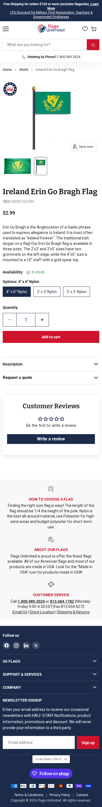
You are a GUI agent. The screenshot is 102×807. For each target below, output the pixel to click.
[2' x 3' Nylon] (48, 298)
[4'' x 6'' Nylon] (18, 298)
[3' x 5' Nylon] (78, 298)
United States (48, 759)
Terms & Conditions (29, 795)
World (23, 70)
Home (7, 70)
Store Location (42, 612)
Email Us (20, 612)
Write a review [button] (51, 438)
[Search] (93, 44)
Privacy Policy (60, 795)
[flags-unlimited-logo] (51, 29)
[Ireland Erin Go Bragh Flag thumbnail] (17, 166)
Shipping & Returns (73, 612)
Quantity (10, 307)
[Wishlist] (85, 29)
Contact (82, 795)
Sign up (88, 743)
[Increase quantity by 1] (42, 320)
